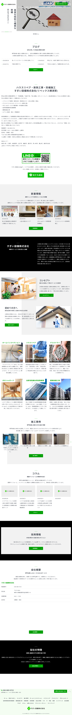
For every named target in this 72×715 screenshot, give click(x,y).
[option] (10, 443)
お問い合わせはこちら (62, 4)
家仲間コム (36, 34)
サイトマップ (51, 703)
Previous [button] (1, 441)
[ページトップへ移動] (69, 691)
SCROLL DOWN (70, 24)
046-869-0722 (17, 587)
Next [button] (71, 441)
